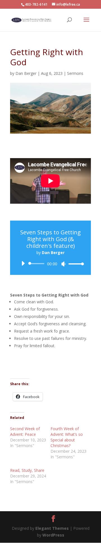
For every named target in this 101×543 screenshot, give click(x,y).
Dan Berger (25, 73)
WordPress (53, 535)
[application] (50, 263)
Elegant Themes (52, 528)
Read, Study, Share (27, 470)
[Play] (23, 263)
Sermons (75, 73)
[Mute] (63, 263)
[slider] (74, 263)
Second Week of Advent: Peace (25, 431)
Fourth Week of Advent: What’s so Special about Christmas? (66, 437)
